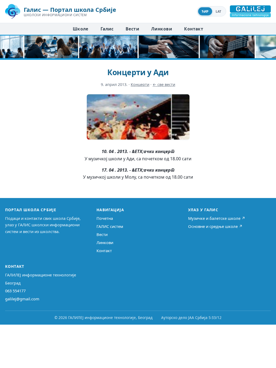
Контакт (193, 29)
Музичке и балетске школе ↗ (216, 218)
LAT (219, 11)
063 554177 (15, 290)
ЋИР (205, 11)
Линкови (161, 29)
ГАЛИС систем (109, 226)
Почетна (104, 218)
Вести (132, 29)
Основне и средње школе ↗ (215, 226)
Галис (107, 29)
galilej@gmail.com (22, 298)
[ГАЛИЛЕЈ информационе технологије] (250, 11)
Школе (80, 29)
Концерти (140, 84)
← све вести (164, 84)
